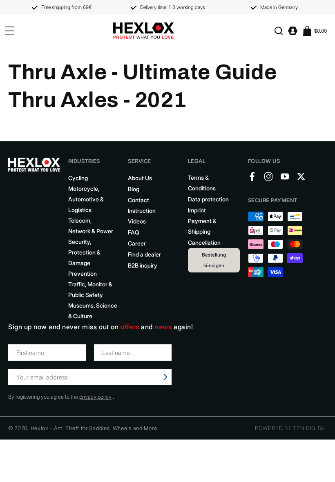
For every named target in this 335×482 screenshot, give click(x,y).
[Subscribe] (165, 377)
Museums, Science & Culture (92, 310)
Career (137, 243)
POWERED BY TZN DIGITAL (291, 428)
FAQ (133, 232)
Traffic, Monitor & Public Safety (90, 289)
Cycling (78, 177)
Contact (138, 199)
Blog (133, 188)
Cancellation (204, 242)
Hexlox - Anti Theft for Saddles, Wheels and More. (95, 428)
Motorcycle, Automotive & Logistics (86, 199)
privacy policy (95, 396)
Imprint (197, 210)
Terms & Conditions (202, 183)
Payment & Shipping (202, 226)
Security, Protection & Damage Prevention (84, 257)
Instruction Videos (142, 216)
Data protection (208, 199)
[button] (278, 31)
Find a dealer (144, 254)
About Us (140, 177)
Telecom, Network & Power (90, 225)
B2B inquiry (142, 265)
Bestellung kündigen (214, 260)
